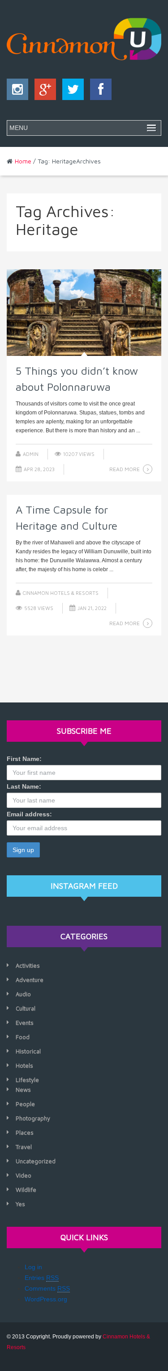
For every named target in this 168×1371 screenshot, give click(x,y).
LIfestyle (27, 1079)
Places (25, 1132)
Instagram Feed (84, 885)
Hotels (24, 1065)
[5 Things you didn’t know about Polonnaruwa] (84, 312)
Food (23, 1037)
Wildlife (26, 1189)
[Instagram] (17, 91)
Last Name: (24, 786)
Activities (28, 965)
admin (31, 454)
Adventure (29, 979)
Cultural (25, 1008)
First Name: (24, 758)
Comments (47, 1288)
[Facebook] (99, 91)
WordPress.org (46, 1299)
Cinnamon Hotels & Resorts (61, 593)
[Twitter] (71, 91)
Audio (23, 994)
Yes (20, 1204)
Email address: (29, 814)
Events (25, 1022)
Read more (124, 469)
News (23, 1089)
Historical (28, 1051)
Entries (42, 1277)
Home (23, 161)
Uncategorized (36, 1161)
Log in (33, 1267)
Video (23, 1175)
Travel (24, 1146)
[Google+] (43, 91)
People (25, 1104)
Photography (33, 1118)
